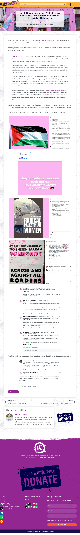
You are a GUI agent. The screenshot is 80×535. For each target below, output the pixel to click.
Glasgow (38, 24)
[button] (69, 4)
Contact (5, 501)
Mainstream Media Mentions (10, 509)
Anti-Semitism (32, 24)
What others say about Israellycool (11, 506)
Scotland (51, 24)
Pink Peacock (44, 24)
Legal (4, 498)
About (4, 496)
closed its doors (46, 40)
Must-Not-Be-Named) (63, 107)
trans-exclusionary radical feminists (55, 90)
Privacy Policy (6, 503)
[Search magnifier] (64, 4)
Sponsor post (13, 391)
